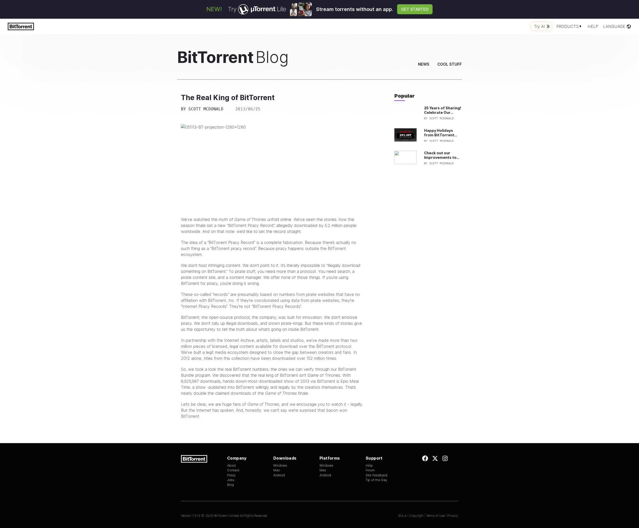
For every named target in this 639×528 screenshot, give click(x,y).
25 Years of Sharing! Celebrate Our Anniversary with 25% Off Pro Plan (442, 110)
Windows (280, 465)
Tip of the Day (376, 480)
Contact (233, 470)
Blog (230, 485)
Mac (276, 470)
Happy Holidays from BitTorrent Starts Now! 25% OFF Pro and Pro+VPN (439, 132)
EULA (403, 516)
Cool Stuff (449, 64)
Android (279, 475)
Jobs (230, 480)
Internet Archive (239, 340)
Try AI (539, 26)
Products (567, 26)
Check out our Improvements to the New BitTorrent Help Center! (442, 155)
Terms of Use (435, 516)
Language (614, 26)
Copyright (416, 516)
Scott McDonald (205, 109)
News (423, 64)
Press (231, 475)
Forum (370, 470)
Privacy (452, 516)
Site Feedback (377, 475)
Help (593, 26)
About (231, 465)
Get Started (415, 9)
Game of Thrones (250, 219)
